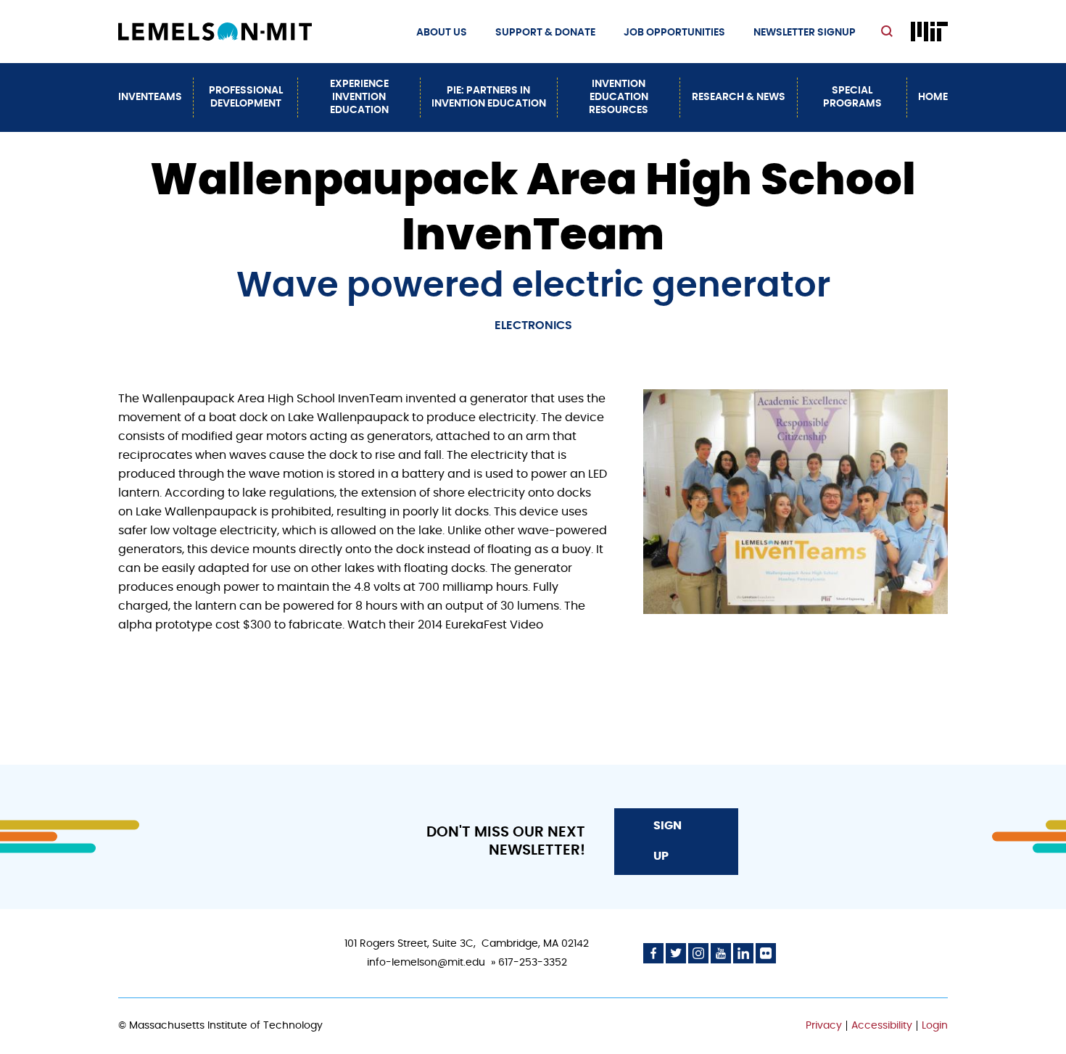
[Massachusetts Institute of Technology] (929, 31)
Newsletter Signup (804, 33)
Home (933, 97)
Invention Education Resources (618, 97)
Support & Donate (545, 33)
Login (935, 1026)
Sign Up (667, 841)
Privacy (824, 1026)
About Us (441, 33)
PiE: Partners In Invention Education (488, 97)
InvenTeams (150, 97)
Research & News (738, 97)
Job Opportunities (674, 33)
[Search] (888, 32)
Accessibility (881, 1026)
